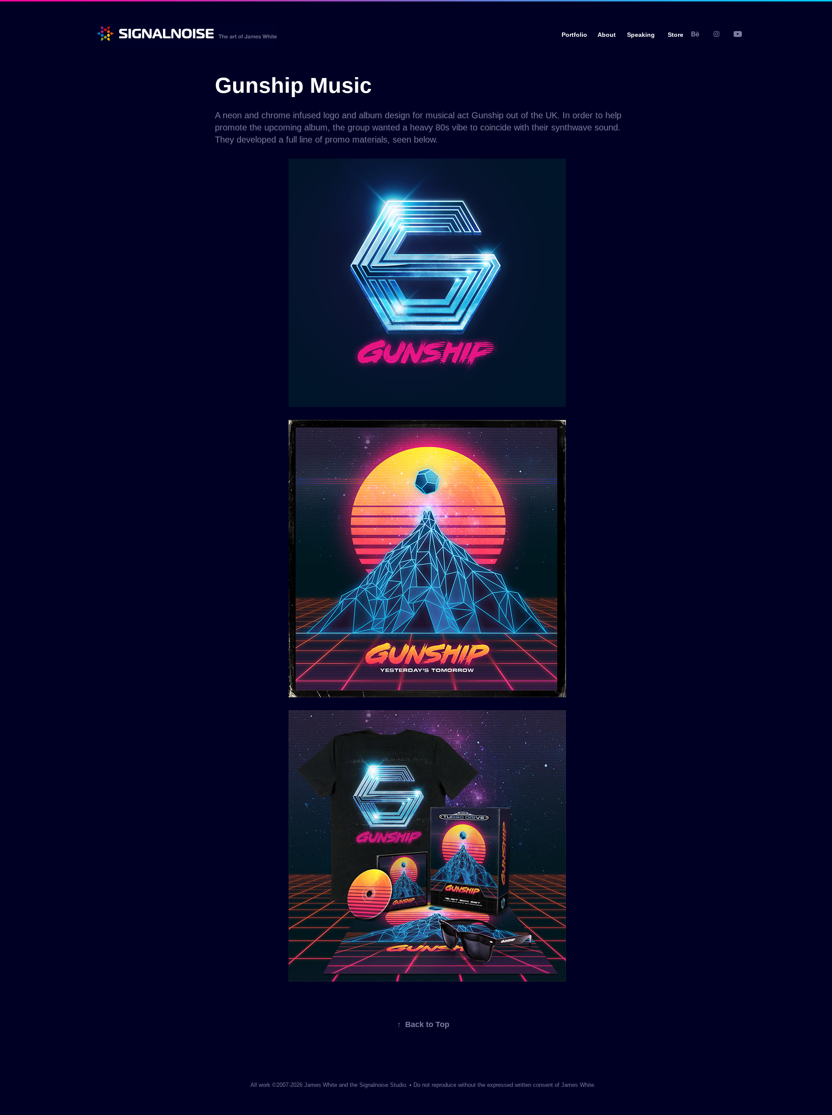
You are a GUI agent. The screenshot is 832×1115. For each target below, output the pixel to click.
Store (675, 34)
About (607, 34)
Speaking (641, 34)
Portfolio (574, 34)
